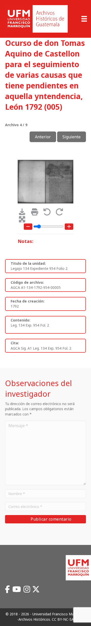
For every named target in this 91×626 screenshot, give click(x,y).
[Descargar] (24, 213)
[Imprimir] (36, 213)
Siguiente (71, 137)
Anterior (43, 137)
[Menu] (84, 18)
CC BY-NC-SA (63, 619)
